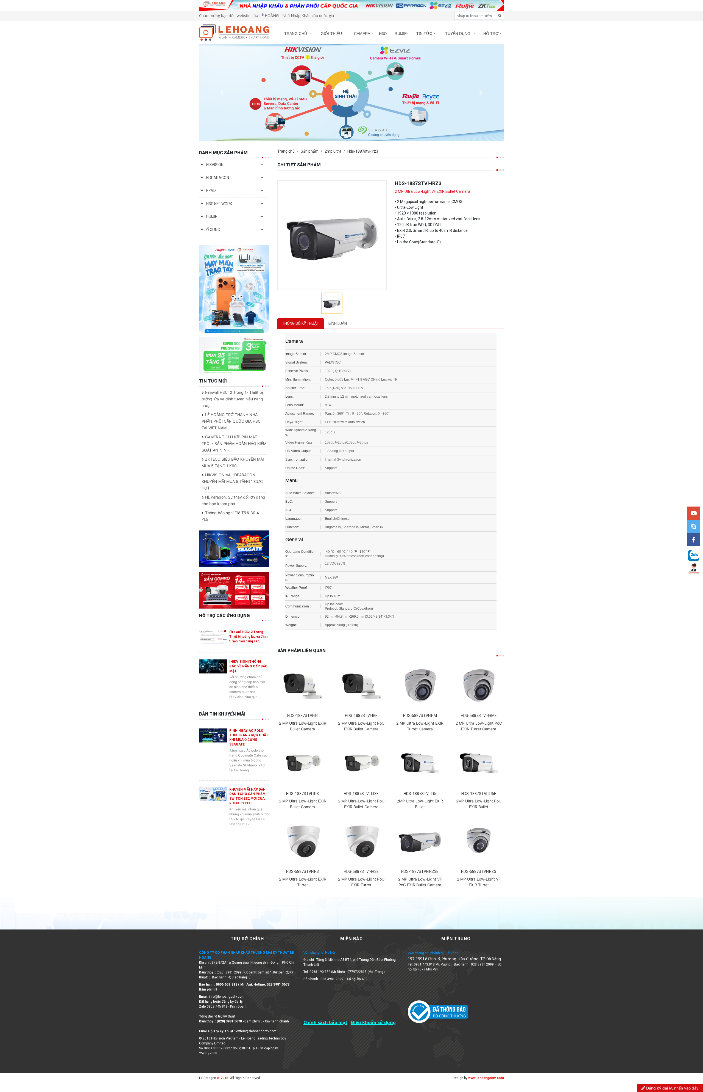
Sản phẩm (310, 151)
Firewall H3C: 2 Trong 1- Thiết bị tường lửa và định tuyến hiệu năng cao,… (232, 399)
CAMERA (362, 33)
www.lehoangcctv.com (486, 1078)
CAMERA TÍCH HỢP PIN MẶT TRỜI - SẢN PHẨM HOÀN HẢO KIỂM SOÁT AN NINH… (234, 443)
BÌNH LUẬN (337, 323)
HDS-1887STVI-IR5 (420, 793)
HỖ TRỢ (491, 33)
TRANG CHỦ (295, 33)
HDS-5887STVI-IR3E (361, 871)
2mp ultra (333, 151)
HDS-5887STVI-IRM (420, 715)
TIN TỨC (424, 33)
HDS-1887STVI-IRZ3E (420, 871)
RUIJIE (401, 33)
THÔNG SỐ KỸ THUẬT (300, 323)
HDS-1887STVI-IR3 (302, 793)
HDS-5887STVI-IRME (479, 715)
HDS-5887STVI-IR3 (302, 871)
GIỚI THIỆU (331, 33)
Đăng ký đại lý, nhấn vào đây (672, 1088)
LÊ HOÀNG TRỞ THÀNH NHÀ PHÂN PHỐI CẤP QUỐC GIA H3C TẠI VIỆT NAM (231, 421)
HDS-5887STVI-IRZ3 (478, 871)
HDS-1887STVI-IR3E (361, 793)
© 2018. (222, 1078)
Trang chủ (286, 151)
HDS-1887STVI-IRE (361, 715)
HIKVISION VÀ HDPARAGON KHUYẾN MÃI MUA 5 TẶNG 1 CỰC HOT (232, 481)
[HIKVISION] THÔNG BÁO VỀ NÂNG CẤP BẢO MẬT (248, 666)
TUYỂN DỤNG (457, 33)
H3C (383, 33)
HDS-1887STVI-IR (302, 715)
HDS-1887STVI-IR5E (478, 793)
